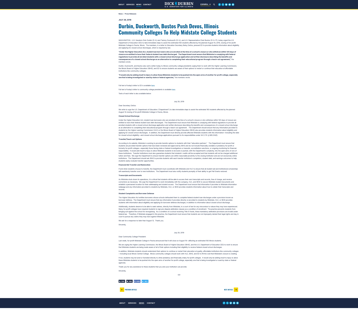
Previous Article (131, 290)
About (121, 5)
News (138, 5)
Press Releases (130, 14)
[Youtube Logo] (229, 4)
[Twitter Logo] (223, 4)
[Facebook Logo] (219, 4)
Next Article (228, 290)
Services (130, 5)
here (153, 85)
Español (204, 4)
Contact (147, 5)
